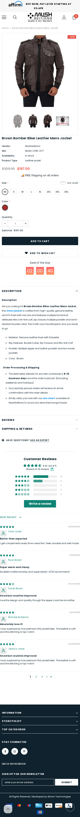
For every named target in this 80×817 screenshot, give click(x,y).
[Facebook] (5, 751)
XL (40, 191)
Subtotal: (7, 230)
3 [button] (42, 676)
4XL (66, 191)
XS (5, 191)
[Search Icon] (15, 17)
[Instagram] (14, 751)
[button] (22, 476)
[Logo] (40, 17)
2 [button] (36, 676)
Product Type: (10, 160)
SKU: (4, 150)
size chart (49, 398)
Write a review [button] (40, 504)
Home (5, 28)
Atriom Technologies (59, 796)
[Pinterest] (24, 751)
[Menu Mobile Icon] (4, 17)
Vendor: (6, 146)
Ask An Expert (39, 440)
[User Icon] (64, 17)
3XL (57, 191)
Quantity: (7, 217)
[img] (7, 526)
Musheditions (32, 146)
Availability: (8, 155)
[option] (40, 71)
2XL (49, 191)
